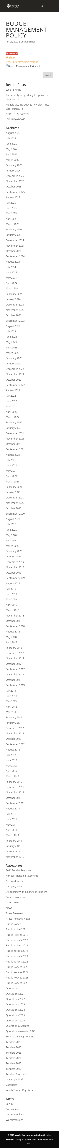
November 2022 (15, 374)
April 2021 (11, 476)
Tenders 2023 (13, 1052)
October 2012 (13, 738)
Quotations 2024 (15, 1009)
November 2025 (15, 181)
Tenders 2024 (13, 1058)
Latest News (13, 902)
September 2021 (15, 449)
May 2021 (11, 470)
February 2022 (14, 422)
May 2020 (11, 535)
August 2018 (13, 631)
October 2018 (13, 621)
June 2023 (11, 336)
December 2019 (15, 562)
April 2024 (11, 283)
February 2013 (14, 717)
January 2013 (13, 722)
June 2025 (11, 208)
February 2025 (14, 229)
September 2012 (15, 744)
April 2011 (11, 830)
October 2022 (13, 379)
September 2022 (15, 385)
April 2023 (11, 347)
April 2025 (11, 219)
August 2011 (13, 808)
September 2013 (15, 685)
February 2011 (14, 840)
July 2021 (11, 460)
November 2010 (15, 856)
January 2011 (13, 846)
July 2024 (11, 267)
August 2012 (13, 749)
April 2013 (11, 706)
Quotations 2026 (15, 1020)
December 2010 (15, 851)
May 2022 (11, 406)
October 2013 (13, 680)
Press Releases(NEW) (18, 918)
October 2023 (13, 315)
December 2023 (15, 304)
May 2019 (11, 599)
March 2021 (12, 481)
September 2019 (15, 578)
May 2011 (11, 824)
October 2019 (13, 572)
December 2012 (15, 728)
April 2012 (11, 771)
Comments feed (15, 1114)
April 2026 (11, 154)
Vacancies (11, 1084)
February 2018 (14, 647)
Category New (14, 886)
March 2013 (12, 712)
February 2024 (14, 294)
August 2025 (13, 197)
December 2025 (15, 176)
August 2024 (13, 261)
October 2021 (13, 444)
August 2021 (13, 454)
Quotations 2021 (15, 993)
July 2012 (11, 755)
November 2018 (15, 615)
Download (12, 53)
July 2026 (11, 138)
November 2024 (15, 245)
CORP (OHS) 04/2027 (17, 114)
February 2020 (14, 551)
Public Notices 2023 (17, 967)
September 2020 (15, 513)
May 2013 (11, 701)
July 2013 (11, 690)
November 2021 (15, 438)
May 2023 (11, 342)
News (9, 908)
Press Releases (14, 913)
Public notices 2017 (17, 940)
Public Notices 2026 (17, 983)
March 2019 (12, 610)
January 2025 (13, 235)
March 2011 (12, 835)
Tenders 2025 (13, 1063)
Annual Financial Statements (22, 875)
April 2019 (11, 604)
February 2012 (14, 781)
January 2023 (13, 363)
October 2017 (13, 664)
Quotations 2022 (15, 999)
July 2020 (11, 524)
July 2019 (11, 588)
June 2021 (11, 465)
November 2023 (15, 310)
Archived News (14, 881)
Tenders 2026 (13, 1068)
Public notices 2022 (17, 961)
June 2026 (11, 143)
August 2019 (13, 583)
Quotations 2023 (15, 1004)
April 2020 (11, 540)
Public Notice (13, 924)
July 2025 (11, 202)
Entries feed (13, 1109)
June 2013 (11, 696)
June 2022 (11, 401)
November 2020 (15, 503)
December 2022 (15, 369)
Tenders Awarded (16, 1074)
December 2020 (15, 497)
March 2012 (12, 776)
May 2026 (11, 149)
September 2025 (15, 192)
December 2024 (15, 240)
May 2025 (11, 213)
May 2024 (11, 277)
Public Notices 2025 (17, 977)
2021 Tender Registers (18, 870)
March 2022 (12, 417)
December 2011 (15, 787)
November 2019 (15, 567)
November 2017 (15, 658)
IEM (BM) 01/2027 (15, 119)
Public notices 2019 (17, 950)
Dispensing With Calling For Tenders (26, 892)
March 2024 (12, 288)
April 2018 (11, 642)
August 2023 (13, 326)
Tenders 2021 (13, 1042)
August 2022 (13, 390)
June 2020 (11, 529)
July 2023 (11, 331)
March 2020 (12, 546)
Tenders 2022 (13, 1047)
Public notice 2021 (16, 929)
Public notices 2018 (17, 945)
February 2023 (14, 358)
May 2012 (11, 765)
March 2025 (12, 224)
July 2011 (11, 814)
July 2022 (11, 395)
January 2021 (13, 492)
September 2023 (15, 320)
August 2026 (13, 133)
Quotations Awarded (17, 1026)
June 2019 (11, 594)
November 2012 (15, 733)
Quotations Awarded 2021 (21, 1031)
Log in (9, 1104)
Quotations (12, 988)
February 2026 (14, 165)
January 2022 (13, 428)
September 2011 (15, 803)
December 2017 (15, 653)
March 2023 (12, 353)
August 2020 (13, 519)
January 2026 (13, 170)
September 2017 (15, 669)
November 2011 (15, 792)
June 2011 (11, 819)
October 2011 (13, 798)
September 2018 (15, 626)
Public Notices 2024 (17, 972)
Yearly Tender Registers (19, 1090)
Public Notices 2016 (17, 934)
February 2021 (14, 487)
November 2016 (15, 674)
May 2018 (11, 637)
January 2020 (13, 556)
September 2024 (15, 256)
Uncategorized (14, 1079)
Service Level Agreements (20, 1036)
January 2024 (13, 299)
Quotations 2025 (15, 1015)
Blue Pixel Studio (34, 1139)
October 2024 (13, 251)
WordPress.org (14, 1120)
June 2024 (11, 272)
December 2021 (15, 433)
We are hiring (13, 89)
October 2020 (13, 508)
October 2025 (13, 186)
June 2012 (11, 760)
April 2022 (11, 411)
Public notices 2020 (17, 956)
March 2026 (12, 159)
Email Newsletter (15, 897)
